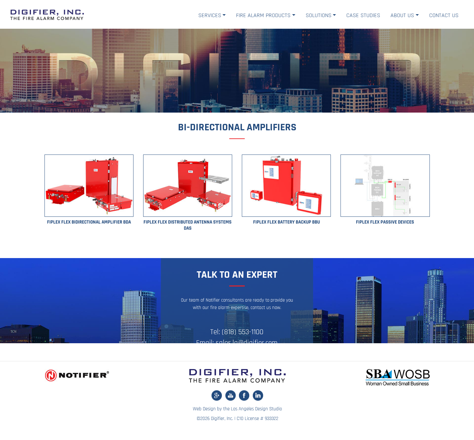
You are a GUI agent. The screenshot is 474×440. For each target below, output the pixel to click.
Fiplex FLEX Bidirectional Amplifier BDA (89, 222)
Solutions (318, 15)
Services (209, 15)
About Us (402, 15)
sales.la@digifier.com (247, 343)
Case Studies (363, 15)
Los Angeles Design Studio (256, 409)
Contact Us (444, 15)
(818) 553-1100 (242, 332)
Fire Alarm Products (263, 15)
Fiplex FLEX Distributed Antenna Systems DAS (187, 225)
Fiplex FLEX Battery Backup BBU (286, 222)
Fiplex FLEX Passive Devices (385, 222)
